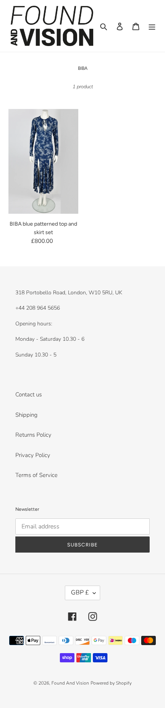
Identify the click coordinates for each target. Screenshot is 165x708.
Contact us (28, 394)
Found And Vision (70, 683)
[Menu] (152, 26)
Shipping (26, 415)
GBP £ (80, 592)
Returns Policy (33, 435)
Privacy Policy (32, 455)
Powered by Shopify (111, 683)
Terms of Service (36, 475)
